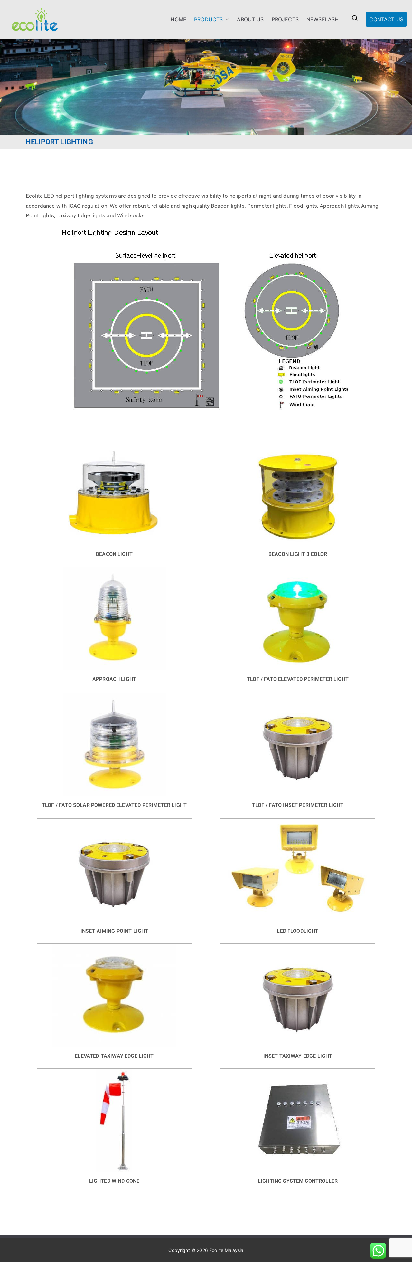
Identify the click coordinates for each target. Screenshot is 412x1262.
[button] (226, 19)
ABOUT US (250, 19)
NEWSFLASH (322, 19)
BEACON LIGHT (114, 554)
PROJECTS (285, 19)
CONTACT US (386, 19)
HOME (178, 19)
